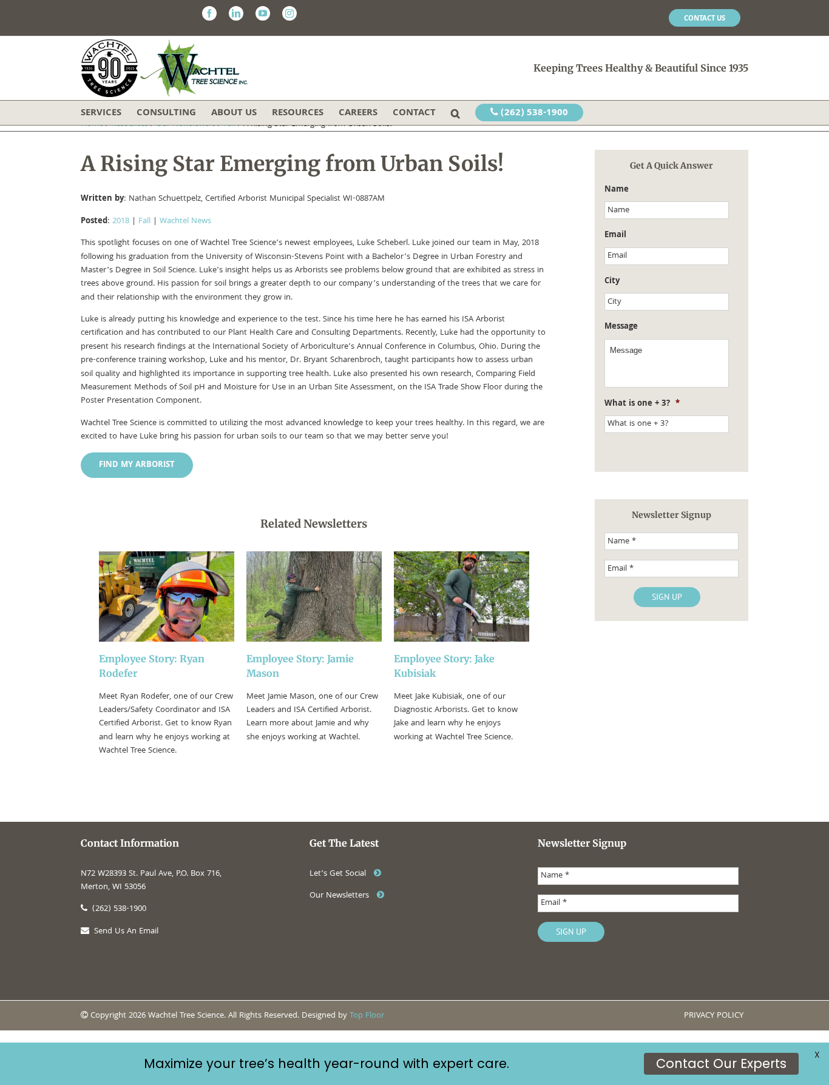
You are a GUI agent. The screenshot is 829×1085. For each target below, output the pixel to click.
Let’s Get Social (339, 874)
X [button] (817, 1055)
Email (615, 235)
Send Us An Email (126, 931)
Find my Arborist (137, 465)
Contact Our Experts (721, 1063)
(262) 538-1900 (533, 113)
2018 (120, 221)
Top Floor (367, 1016)
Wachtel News (185, 221)
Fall (144, 221)
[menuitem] (704, 18)
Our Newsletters (340, 895)
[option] (166, 654)
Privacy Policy (713, 1016)
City (612, 281)
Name (616, 189)
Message (621, 326)
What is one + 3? (642, 403)
